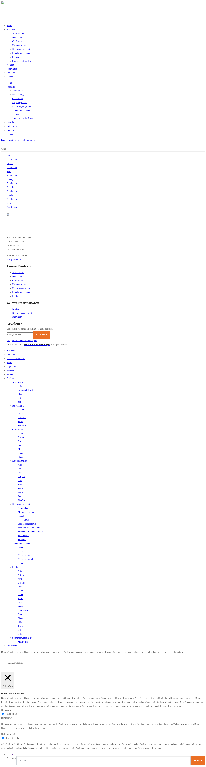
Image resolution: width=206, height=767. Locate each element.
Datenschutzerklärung (22, 313)
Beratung (11, 73)
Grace (20, 594)
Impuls (21, 445)
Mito (20, 449)
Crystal (21, 437)
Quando (21, 453)
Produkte (11, 29)
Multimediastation (26, 512)
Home (9, 25)
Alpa (20, 465)
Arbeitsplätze (18, 33)
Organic (21, 476)
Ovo (20, 480)
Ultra (20, 634)
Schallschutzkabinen (21, 53)
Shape (20, 618)
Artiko (21, 575)
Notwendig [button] (6, 710)
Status (20, 457)
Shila (20, 622)
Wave (20, 492)
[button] (14, 259)
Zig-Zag (21, 500)
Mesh (20, 606)
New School (23, 610)
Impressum (17, 317)
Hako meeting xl (25, 559)
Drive (20, 386)
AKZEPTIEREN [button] (16, 663)
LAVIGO (22, 417)
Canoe (21, 410)
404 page (11, 351)
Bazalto (21, 583)
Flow (20, 394)
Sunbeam (22, 425)
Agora (21, 571)
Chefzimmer (17, 41)
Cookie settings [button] (177, 652)
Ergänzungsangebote (21, 49)
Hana (20, 563)
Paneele (21, 516)
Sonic (26, 520)
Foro (20, 469)
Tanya (20, 626)
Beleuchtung (18, 37)
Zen (19, 496)
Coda (20, 547)
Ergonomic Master (26, 390)
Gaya (20, 590)
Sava (20, 614)
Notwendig (12, 714)
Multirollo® (23, 642)
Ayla (20, 579)
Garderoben (23, 508)
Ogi (19, 398)
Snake (20, 421)
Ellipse (21, 413)
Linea (20, 472)
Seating (15, 57)
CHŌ (20, 433)
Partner (10, 76)
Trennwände (23, 535)
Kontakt (10, 65)
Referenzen (12, 69)
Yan (19, 402)
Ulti (19, 630)
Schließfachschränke (27, 524)
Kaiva (20, 598)
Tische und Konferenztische (30, 531)
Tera (20, 484)
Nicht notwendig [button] (8, 734)
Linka (20, 602)
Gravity (21, 441)
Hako (20, 551)
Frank (20, 587)
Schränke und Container (28, 528)
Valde (20, 488)
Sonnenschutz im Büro (22, 61)
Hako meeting (24, 555)
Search (10, 754)
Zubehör (22, 539)
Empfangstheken (19, 45)
